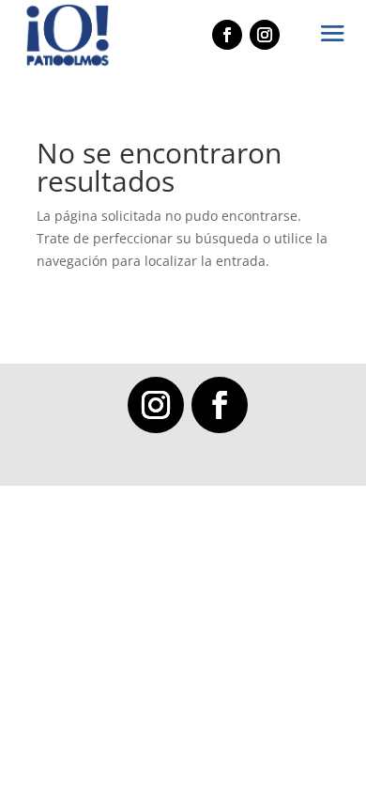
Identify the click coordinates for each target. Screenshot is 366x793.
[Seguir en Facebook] (219, 405)
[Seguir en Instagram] (156, 405)
